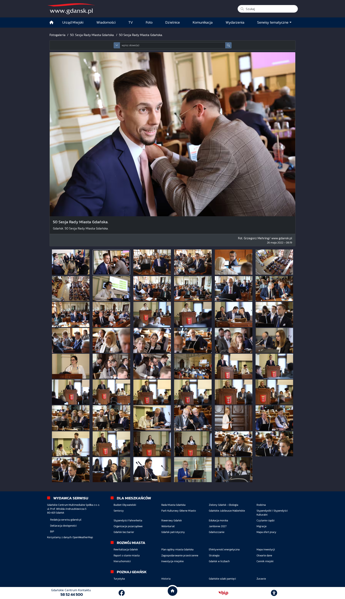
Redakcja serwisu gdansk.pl (65, 520)
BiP (52, 531)
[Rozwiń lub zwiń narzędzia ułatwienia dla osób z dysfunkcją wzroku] (274, 593)
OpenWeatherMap (82, 537)
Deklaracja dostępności (63, 526)
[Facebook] (122, 593)
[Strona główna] (51, 22)
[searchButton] (228, 45)
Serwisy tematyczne (272, 22)
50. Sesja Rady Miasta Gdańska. (92, 34)
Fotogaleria (57, 34)
